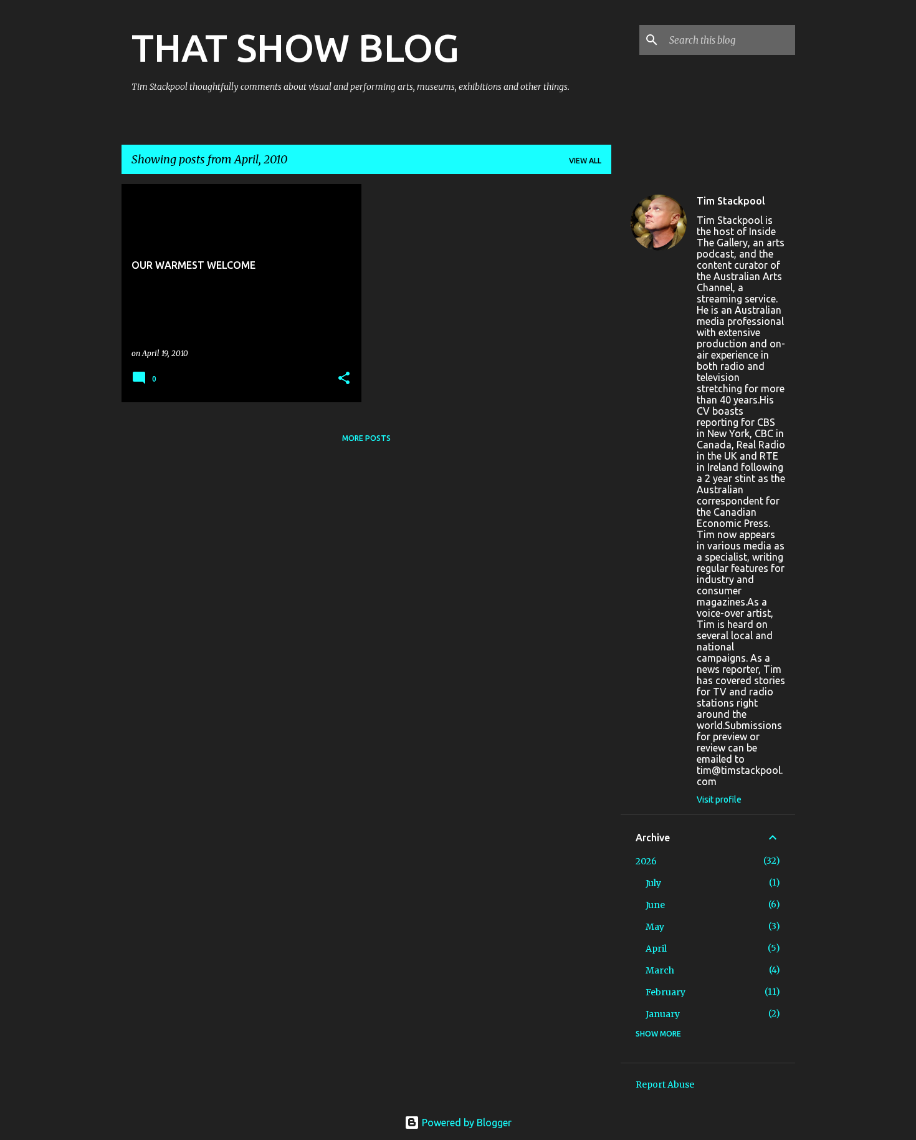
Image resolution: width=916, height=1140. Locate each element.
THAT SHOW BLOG (295, 47)
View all (585, 161)
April (656, 948)
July (653, 883)
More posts (366, 438)
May (655, 926)
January (663, 1014)
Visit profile (719, 799)
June (655, 905)
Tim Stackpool (731, 200)
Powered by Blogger (465, 1122)
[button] (343, 378)
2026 (646, 861)
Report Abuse (665, 1084)
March (660, 970)
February (665, 992)
